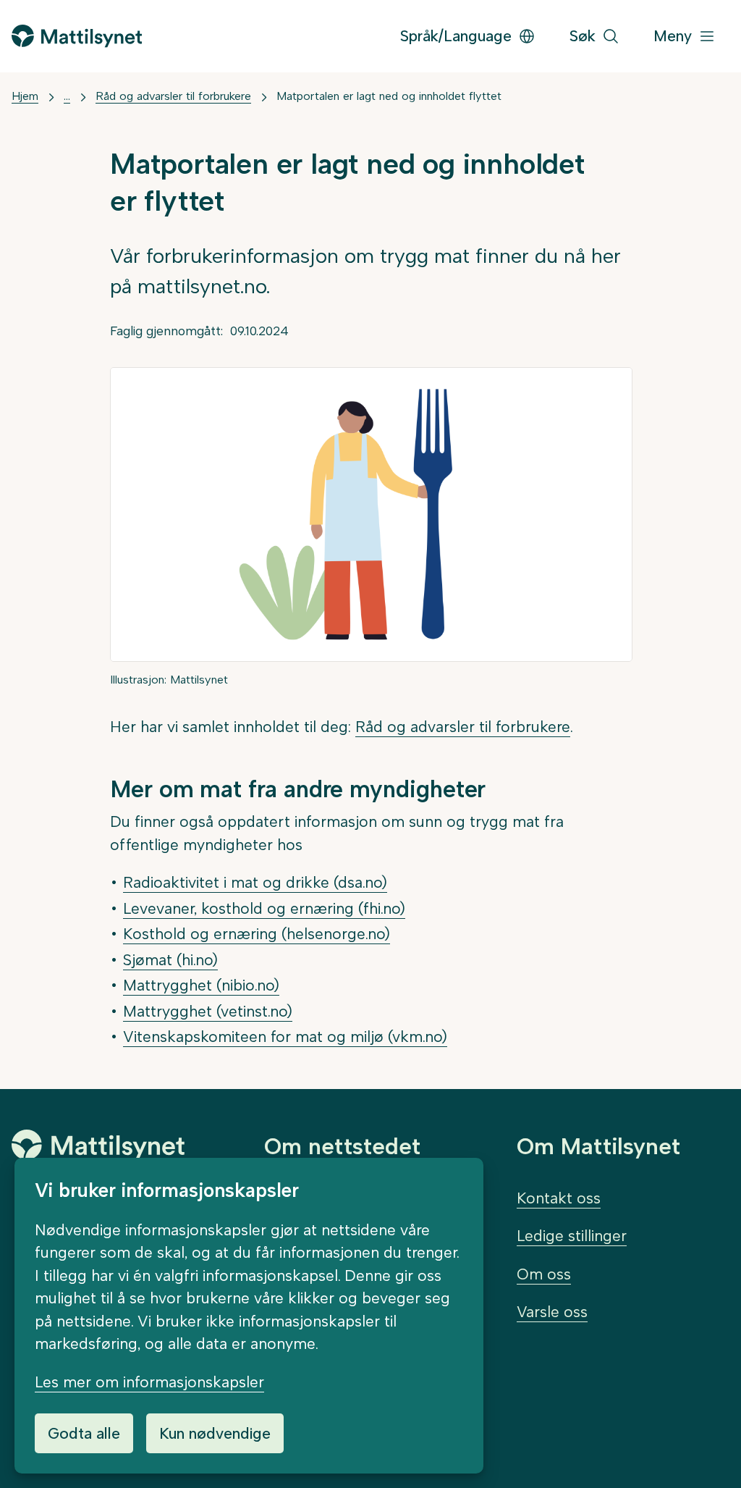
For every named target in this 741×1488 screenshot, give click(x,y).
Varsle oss (552, 1312)
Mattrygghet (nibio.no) (201, 985)
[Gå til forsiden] (77, 36)
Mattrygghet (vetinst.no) (207, 1011)
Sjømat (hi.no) (170, 960)
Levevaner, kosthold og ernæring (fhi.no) (264, 908)
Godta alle (84, 1433)
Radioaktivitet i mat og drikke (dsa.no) (255, 882)
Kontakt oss (559, 1198)
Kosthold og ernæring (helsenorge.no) (256, 934)
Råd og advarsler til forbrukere (173, 96)
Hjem (25, 96)
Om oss (544, 1274)
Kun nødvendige (215, 1433)
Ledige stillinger (572, 1236)
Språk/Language (456, 36)
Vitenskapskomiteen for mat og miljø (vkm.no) (285, 1036)
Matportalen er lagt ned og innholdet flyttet (388, 96)
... (67, 96)
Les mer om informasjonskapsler (149, 1382)
